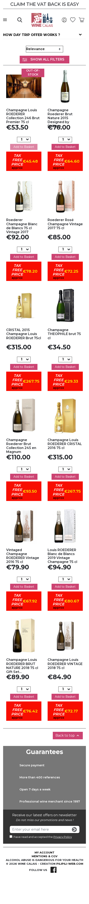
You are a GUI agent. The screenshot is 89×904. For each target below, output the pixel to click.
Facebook (54, 870)
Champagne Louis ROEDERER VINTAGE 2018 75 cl (65, 664)
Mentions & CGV (45, 856)
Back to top (67, 735)
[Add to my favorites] (23, 86)
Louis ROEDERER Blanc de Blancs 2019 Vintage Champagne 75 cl (62, 556)
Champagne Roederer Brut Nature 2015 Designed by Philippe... (60, 118)
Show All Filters (47, 59)
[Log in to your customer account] (65, 19)
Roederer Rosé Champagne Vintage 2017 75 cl (65, 224)
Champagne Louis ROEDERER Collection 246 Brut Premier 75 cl (23, 116)
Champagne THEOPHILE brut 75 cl (64, 334)
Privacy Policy (62, 836)
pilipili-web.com (69, 863)
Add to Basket (23, 147)
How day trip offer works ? (31, 35)
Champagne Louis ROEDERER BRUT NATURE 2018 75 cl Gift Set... (22, 666)
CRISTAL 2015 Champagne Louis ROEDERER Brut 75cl (23, 334)
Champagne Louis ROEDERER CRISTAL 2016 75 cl (65, 444)
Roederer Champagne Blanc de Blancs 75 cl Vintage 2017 (21, 226)
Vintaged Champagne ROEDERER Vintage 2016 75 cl (22, 556)
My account (44, 852)
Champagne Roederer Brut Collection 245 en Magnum (21, 446)
